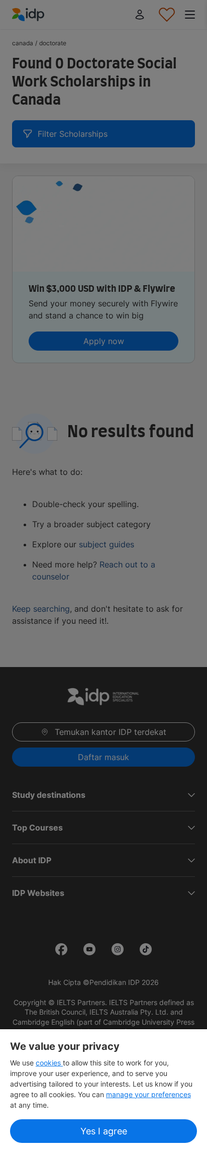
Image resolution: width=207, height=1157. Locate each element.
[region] (103, 1093)
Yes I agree (103, 1131)
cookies (49, 1062)
